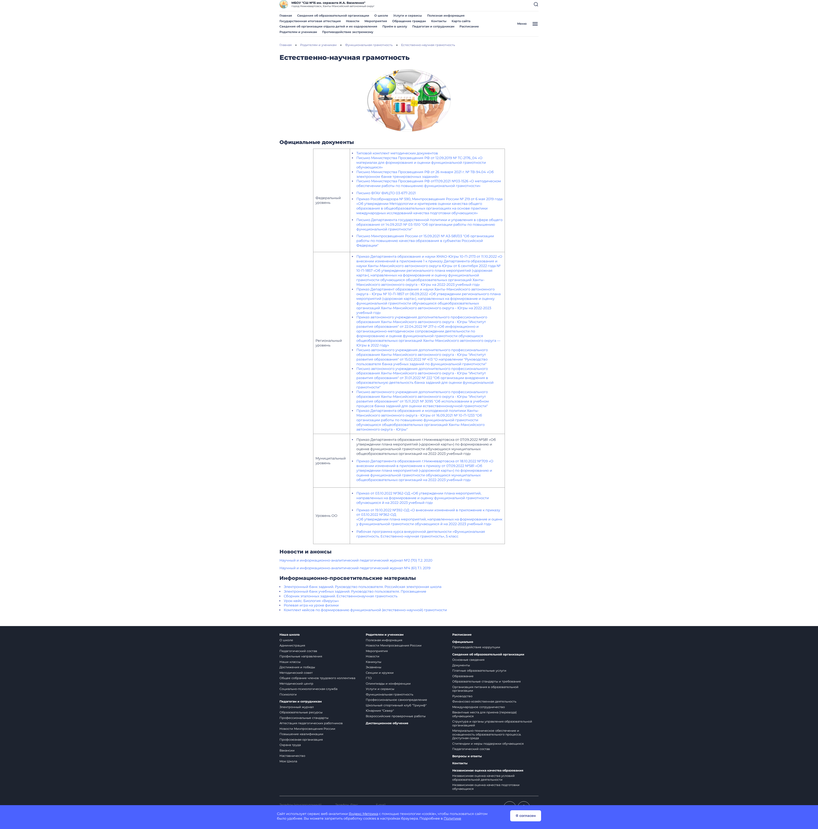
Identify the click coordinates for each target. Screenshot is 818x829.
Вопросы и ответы (467, 756)
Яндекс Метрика (363, 814)
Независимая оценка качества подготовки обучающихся (486, 787)
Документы (461, 665)
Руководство (462, 696)
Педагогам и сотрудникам (433, 26)
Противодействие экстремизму (347, 32)
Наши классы (290, 662)
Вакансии (287, 750)
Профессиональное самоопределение (396, 700)
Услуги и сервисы (407, 15)
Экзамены (373, 667)
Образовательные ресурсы (301, 712)
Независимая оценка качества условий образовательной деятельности (483, 778)
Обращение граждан (409, 21)
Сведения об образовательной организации (333, 15)
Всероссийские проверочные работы (396, 716)
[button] (536, 4)
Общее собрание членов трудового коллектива (317, 678)
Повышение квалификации (301, 734)
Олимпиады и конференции (388, 683)
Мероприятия (375, 21)
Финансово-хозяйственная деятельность (484, 701)
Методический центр (296, 683)
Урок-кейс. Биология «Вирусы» (311, 601)
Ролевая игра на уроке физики (311, 605)
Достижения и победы (297, 667)
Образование (463, 676)
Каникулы (373, 662)
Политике (452, 818)
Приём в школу (394, 26)
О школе (381, 15)
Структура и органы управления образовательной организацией (492, 723)
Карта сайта (461, 21)
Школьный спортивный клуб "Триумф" (396, 705)
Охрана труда (290, 745)
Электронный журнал (296, 707)
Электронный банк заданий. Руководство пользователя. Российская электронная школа (362, 587)
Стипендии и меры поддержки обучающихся (488, 744)
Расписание (469, 26)
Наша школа (289, 634)
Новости (352, 21)
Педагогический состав (298, 651)
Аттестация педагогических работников (311, 723)
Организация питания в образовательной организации (485, 689)
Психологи (288, 694)
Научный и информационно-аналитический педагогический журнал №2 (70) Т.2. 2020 (355, 560)
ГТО (369, 678)
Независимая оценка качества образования (487, 770)
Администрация (292, 645)
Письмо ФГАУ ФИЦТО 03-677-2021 (386, 193)
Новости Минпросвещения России (307, 729)
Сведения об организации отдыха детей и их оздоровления (328, 26)
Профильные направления (300, 656)
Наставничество (292, 756)
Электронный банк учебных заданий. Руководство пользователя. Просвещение (355, 591)
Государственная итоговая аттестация (310, 21)
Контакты (438, 21)
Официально (462, 642)
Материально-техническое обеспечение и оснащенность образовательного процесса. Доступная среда (486, 734)
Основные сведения (468, 660)
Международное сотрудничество (478, 707)
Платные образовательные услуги (479, 670)
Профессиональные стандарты (303, 718)
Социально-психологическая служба (308, 689)
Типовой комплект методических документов (397, 153)
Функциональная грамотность (389, 694)
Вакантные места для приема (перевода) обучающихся (484, 714)
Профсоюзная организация (301, 739)
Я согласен (526, 816)
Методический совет (296, 673)
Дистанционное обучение (387, 723)
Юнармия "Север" (380, 711)
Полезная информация (446, 15)
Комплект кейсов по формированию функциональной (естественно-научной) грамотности (365, 610)
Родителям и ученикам (298, 32)
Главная (285, 15)
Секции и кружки (380, 673)
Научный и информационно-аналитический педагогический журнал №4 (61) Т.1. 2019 (355, 568)
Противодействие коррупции (476, 647)
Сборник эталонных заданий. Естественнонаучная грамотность (340, 596)
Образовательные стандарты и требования (486, 681)
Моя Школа (288, 761)
